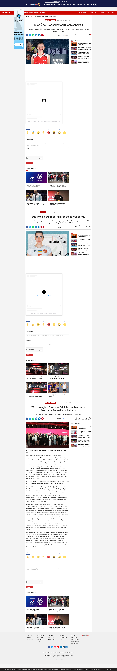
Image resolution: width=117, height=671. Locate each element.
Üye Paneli (111, 12)
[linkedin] (39, 35)
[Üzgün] (65, 130)
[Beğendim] (28, 130)
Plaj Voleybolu (77, 4)
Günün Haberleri (63, 637)
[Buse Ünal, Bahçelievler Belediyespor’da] (47, 51)
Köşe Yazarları (51, 639)
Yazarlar (102, 12)
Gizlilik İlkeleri (70, 652)
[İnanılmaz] (59, 130)
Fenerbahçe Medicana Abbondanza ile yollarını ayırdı (35, 204)
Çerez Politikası (62, 652)
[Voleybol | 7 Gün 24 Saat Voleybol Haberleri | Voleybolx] (35, 4)
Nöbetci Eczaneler (75, 641)
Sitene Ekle (47, 652)
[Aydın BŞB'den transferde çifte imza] (58, 387)
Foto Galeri (93, 12)
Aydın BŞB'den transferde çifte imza (57, 395)
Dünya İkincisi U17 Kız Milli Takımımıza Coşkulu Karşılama (57, 185)
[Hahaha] (54, 130)
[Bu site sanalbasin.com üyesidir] (85, 635)
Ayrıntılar (106, 669)
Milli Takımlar (67, 4)
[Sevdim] (38, 130)
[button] (12, 13)
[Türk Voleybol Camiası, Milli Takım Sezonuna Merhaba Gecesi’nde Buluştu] (47, 435)
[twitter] (30, 35)
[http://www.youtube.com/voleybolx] (58, 647)
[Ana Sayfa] (26, 16)
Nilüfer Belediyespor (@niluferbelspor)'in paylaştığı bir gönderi (44, 313)
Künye (52, 652)
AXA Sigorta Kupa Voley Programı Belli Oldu (33, 185)
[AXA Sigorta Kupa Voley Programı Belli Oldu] (36, 177)
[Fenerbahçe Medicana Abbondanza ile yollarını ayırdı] (36, 195)
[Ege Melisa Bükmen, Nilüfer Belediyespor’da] (47, 243)
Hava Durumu (74, 637)
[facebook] (27, 35)
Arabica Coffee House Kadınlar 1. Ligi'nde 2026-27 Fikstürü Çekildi (36, 377)
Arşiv (61, 639)
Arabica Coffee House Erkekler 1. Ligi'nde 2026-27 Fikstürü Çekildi (58, 377)
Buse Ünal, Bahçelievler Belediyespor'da (50, 16)
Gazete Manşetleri (75, 639)
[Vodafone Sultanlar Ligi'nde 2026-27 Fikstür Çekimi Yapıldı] (58, 195)
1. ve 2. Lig (59, 4)
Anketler (73, 635)
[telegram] (36, 35)
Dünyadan (86, 4)
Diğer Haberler (40, 635)
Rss (43, 652)
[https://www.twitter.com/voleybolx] (52, 647)
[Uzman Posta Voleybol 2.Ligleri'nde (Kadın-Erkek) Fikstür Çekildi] (36, 387)
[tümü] (91, 4)
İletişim (56, 652)
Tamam (110, 669)
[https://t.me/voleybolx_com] (66, 647)
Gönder (29, 163)
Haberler (30, 16)
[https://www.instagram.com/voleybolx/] (55, 647)
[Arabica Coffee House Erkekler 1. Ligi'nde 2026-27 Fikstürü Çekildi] (58, 369)
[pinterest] (42, 35)
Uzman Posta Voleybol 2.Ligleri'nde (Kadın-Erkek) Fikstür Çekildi (34, 395)
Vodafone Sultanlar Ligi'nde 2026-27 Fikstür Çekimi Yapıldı (58, 204)
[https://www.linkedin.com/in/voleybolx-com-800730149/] (61, 647)
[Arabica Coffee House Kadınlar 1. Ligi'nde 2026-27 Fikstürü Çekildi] (36, 369)
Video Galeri (83, 12)
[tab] (30, 140)
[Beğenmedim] (43, 130)
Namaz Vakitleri (74, 643)
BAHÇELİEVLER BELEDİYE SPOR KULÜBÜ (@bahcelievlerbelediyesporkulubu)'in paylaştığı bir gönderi (49, 121)
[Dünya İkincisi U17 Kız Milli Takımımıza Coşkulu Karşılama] (58, 177)
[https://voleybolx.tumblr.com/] (64, 647)
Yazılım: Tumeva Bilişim (58, 660)
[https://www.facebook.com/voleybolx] (49, 647)
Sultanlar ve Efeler (49, 4)
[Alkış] (33, 130)
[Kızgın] (49, 130)
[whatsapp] (33, 35)
